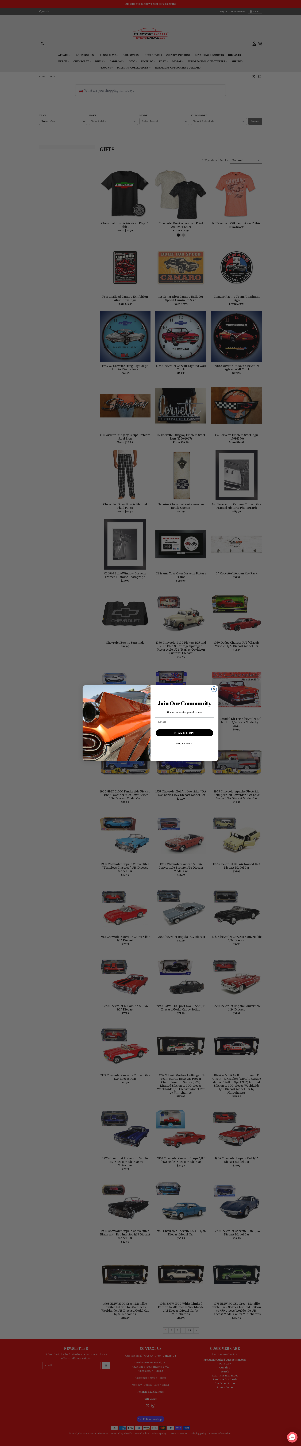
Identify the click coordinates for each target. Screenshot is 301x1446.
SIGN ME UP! (184, 733)
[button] (292, 1437)
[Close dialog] (214, 689)
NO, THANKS (184, 743)
